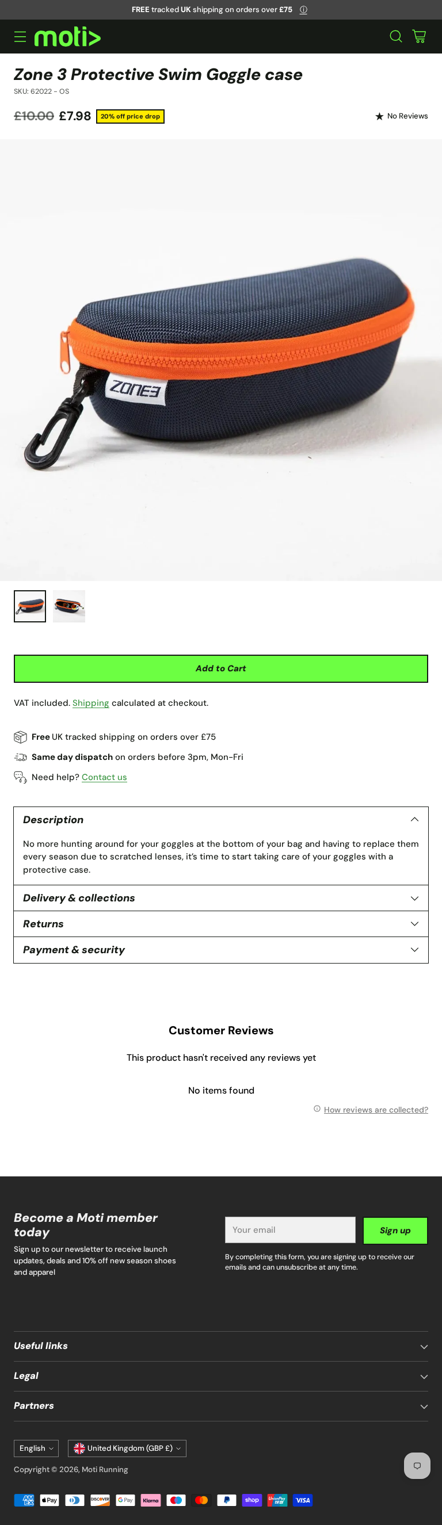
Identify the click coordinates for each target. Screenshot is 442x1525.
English (32, 1448)
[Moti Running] (68, 36)
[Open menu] (20, 36)
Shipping (91, 703)
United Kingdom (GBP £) (130, 1448)
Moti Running (105, 1469)
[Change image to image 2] (69, 606)
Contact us (104, 777)
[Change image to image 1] (30, 606)
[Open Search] (395, 36)
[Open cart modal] (418, 36)
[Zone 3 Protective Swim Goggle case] (221, 360)
